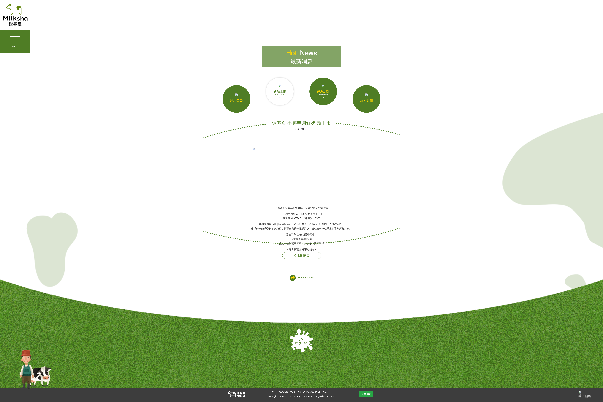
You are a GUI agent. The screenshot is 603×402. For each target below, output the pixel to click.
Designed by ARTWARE (324, 396)
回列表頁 (303, 255)
